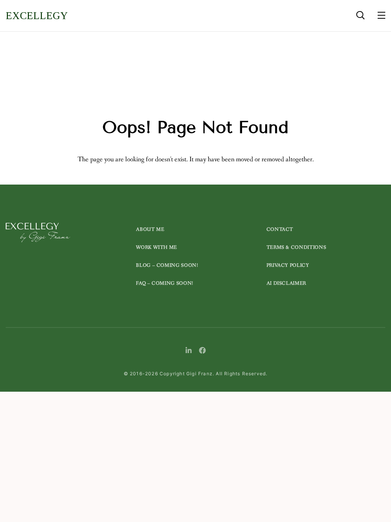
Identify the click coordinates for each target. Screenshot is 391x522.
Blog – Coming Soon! (167, 265)
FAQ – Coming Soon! (164, 283)
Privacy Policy (288, 265)
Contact (280, 229)
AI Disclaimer (286, 283)
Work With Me (156, 247)
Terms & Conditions (296, 247)
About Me (150, 229)
